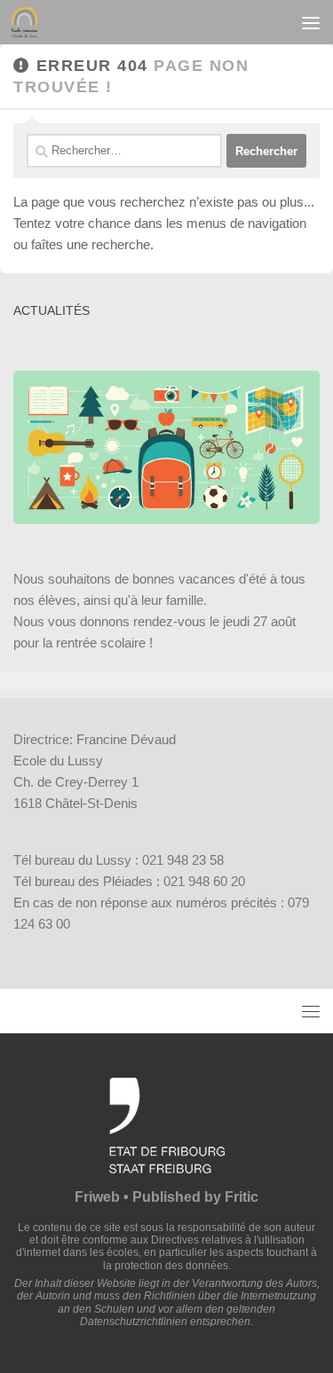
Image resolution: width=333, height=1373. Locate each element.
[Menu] (311, 22)
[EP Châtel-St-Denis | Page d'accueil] (29, 22)
